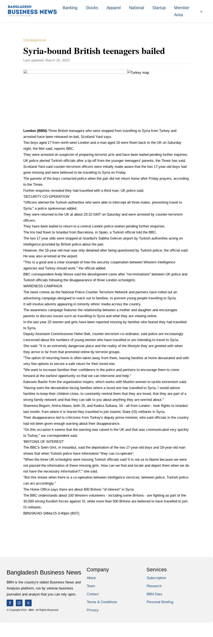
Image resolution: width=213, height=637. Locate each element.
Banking (70, 7)
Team (91, 586)
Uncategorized (34, 40)
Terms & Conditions (102, 602)
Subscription (156, 578)
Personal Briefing (160, 602)
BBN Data (154, 594)
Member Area (181, 11)
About (91, 578)
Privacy (93, 610)
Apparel (113, 7)
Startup (159, 7)
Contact (93, 594)
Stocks (92, 7)
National (136, 7)
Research (154, 586)
